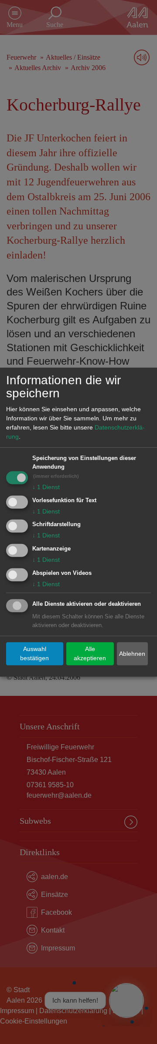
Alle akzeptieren (90, 653)
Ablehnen (132, 653)
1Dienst (46, 486)
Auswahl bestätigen (34, 653)
